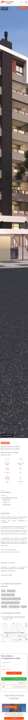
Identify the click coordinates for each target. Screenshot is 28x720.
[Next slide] (26, 222)
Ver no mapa (6, 504)
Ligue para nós (21, 683)
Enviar (14, 673)
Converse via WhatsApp (19, 679)
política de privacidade (16, 715)
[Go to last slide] (2, 222)
